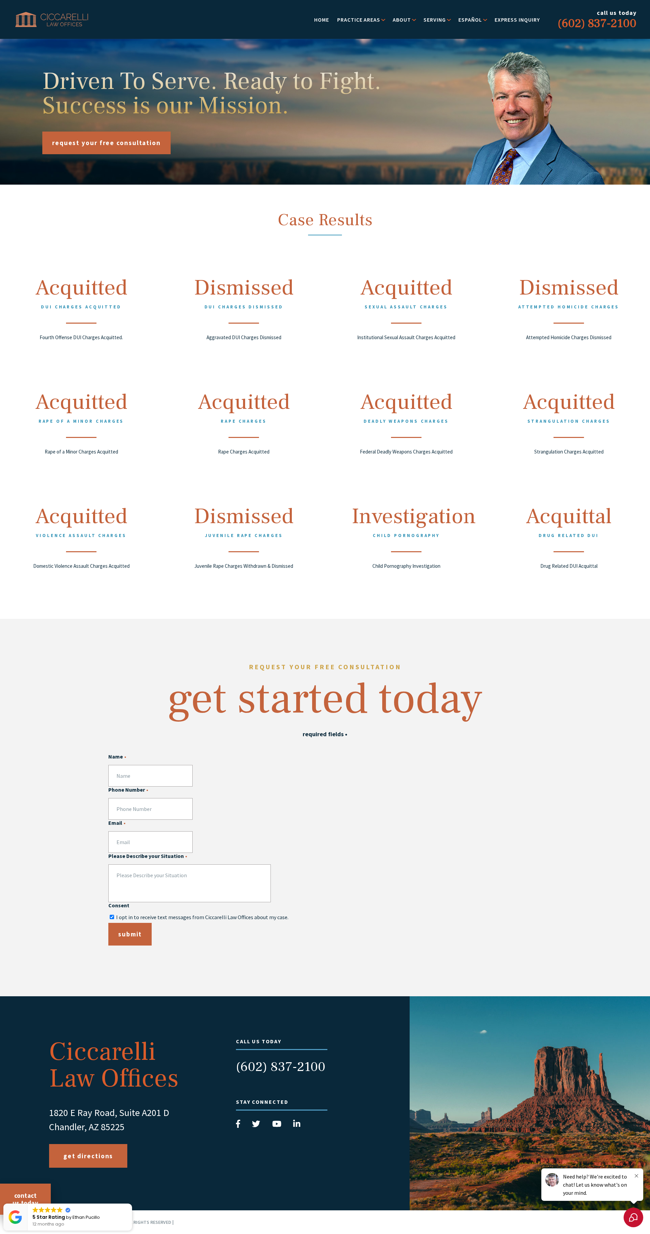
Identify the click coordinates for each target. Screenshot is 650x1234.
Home (321, 19)
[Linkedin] (296, 1126)
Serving (435, 19)
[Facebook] (238, 1126)
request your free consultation (106, 143)
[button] (131, 1204)
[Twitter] (256, 1126)
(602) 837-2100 (280, 1066)
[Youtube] (277, 1126)
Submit (130, 934)
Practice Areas (358, 19)
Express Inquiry (517, 19)
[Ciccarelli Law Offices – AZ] (51, 19)
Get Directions (88, 1156)
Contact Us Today (25, 1199)
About (402, 19)
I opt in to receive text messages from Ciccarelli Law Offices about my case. (202, 917)
